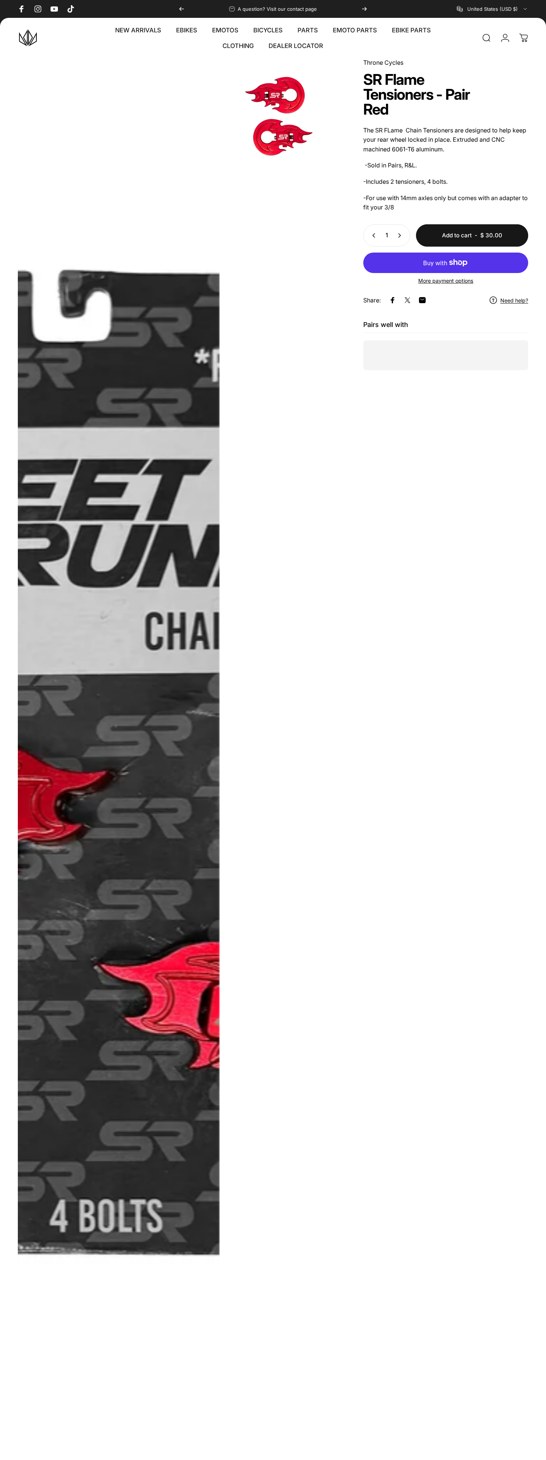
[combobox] (492, 9)
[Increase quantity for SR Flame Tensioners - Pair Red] (401, 235)
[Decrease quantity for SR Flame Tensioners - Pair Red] (372, 235)
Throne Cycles (383, 62)
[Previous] (181, 9)
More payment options (445, 280)
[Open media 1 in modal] (119, 755)
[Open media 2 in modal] (282, 113)
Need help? (514, 300)
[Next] (364, 9)
